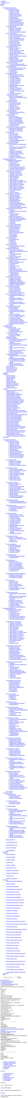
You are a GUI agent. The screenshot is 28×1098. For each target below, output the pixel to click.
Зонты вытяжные (14, 308)
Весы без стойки (14, 133)
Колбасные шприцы (15, 227)
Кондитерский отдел (9, 1077)
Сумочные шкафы (14, 155)
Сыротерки (12, 221)
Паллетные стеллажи (15, 334)
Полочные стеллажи (15, 335)
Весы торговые (10, 132)
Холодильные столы (12, 367)
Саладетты (12, 191)
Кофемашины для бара (15, 268)
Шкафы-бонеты (14, 100)
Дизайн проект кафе (12, 429)
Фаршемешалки (14, 236)
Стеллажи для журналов (16, 88)
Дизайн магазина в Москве (13, 425)
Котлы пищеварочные (15, 205)
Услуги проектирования (10, 1065)
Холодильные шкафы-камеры (17, 53)
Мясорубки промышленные (17, 232)
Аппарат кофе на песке (15, 278)
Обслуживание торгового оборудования (17, 411)
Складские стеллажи (12, 332)
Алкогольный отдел (9, 1073)
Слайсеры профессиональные (17, 140)
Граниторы (12, 264)
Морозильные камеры (15, 343)
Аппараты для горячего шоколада (18, 259)
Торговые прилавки (12, 101)
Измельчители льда (14, 266)
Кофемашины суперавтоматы (17, 282)
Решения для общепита (12, 385)
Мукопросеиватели (14, 161)
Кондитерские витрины (16, 14)
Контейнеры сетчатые (15, 328)
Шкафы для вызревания (16, 363)
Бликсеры (12, 209)
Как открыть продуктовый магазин (16, 431)
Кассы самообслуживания (16, 121)
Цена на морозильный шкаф (14, 418)
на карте (3, 1092)
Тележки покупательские (16, 130)
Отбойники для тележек (16, 152)
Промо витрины (14, 17)
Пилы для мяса (13, 233)
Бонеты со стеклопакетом (16, 96)
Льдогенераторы (11, 371)
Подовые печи (13, 163)
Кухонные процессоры (15, 216)
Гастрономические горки (16, 34)
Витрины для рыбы (14, 10)
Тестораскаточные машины (17, 169)
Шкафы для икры (14, 58)
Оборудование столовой (13, 286)
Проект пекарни (11, 378)
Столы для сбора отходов (16, 316)
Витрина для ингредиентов (17, 23)
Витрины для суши (14, 13)
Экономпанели (13, 86)
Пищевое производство (10, 159)
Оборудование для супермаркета (15, 434)
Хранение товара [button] (8, 792)
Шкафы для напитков (15, 48)
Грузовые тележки (11, 327)
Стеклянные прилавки (15, 102)
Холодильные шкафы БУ (16, 61)
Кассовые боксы (11, 114)
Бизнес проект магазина (13, 422)
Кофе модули (13, 105)
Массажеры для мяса (15, 231)
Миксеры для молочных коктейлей (18, 271)
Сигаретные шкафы (15, 124)
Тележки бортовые (14, 330)
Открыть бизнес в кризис (13, 433)
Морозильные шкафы (12, 62)
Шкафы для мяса (14, 54)
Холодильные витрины (12, 9)
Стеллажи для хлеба (15, 81)
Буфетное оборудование (13, 248)
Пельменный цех (14, 247)
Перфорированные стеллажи (17, 76)
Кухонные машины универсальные (14, 214)
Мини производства (12, 244)
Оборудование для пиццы (16, 183)
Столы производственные (16, 319)
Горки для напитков (15, 37)
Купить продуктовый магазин (14, 415)
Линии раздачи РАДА (15, 290)
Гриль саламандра (14, 176)
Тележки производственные (17, 320)
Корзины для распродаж (16, 151)
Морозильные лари (11, 66)
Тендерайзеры (13, 235)
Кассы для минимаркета (16, 118)
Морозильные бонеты (12, 94)
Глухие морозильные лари (16, 69)
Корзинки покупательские (16, 128)
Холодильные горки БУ (16, 45)
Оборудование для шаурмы (16, 188)
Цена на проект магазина (13, 421)
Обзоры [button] (6, 879)
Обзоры (6, 389)
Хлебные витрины (14, 18)
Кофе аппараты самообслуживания (18, 251)
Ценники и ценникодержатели (17, 157)
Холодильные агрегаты (15, 351)
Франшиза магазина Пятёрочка (14, 390)
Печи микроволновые (15, 189)
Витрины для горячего (15, 29)
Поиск (19, 977)
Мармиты (12, 252)
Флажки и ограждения (15, 156)
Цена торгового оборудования (14, 419)
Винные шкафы (14, 49)
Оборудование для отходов (16, 310)
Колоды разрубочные (15, 228)
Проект (5, 374)
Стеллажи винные (14, 77)
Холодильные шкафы (12, 46)
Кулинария (6, 1076)
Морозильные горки (15, 44)
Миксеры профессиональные (17, 217)
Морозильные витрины (16, 15)
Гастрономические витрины (17, 22)
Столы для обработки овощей (17, 315)
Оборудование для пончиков (17, 184)
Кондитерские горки (15, 42)
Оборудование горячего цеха (14, 193)
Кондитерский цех (14, 239)
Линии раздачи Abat (15, 287)
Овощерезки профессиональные (18, 219)
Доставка (6, 373)
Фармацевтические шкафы (16, 60)
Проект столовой (11, 381)
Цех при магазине (11, 237)
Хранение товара (8, 326)
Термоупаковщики (14, 141)
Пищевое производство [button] (10, 608)
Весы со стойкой (14, 138)
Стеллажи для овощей (15, 80)
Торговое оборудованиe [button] (10, 439)
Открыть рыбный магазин (13, 407)
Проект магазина (11, 375)
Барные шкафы (13, 57)
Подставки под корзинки (16, 129)
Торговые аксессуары (12, 143)
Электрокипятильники (15, 254)
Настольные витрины (15, 21)
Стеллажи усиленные (15, 82)
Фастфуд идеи (10, 386)
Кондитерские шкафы (15, 52)
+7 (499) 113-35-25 (5, 2)
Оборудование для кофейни (14, 276)
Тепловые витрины (11, 26)
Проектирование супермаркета (14, 394)
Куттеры (12, 212)
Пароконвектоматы (14, 201)
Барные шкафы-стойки (15, 256)
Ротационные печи (14, 165)
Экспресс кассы (14, 125)
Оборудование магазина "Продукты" (16, 430)
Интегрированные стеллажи (17, 85)
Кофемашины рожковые (16, 280)
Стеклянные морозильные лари (18, 68)
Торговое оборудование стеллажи (15, 401)
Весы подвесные (14, 134)
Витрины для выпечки (15, 27)
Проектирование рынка (13, 393)
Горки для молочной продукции (18, 35)
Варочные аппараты (15, 196)
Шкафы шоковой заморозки (17, 365)
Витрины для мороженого (16, 19)
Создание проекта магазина (14, 397)
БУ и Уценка (10, 324)
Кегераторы (13, 267)
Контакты (6, 437)
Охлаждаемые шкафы (12, 354)
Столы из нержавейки (15, 224)
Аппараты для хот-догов (16, 173)
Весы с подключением (15, 136)
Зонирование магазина (12, 423)
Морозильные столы (12, 369)
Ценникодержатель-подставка (8, 1031)
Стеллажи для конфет (15, 78)
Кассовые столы (14, 116)
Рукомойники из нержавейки (17, 292)
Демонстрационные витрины (17, 112)
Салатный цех (13, 243)
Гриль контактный (14, 177)
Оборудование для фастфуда (14, 171)
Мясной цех (13, 240)
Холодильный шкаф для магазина (15, 399)
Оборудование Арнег (12, 413)
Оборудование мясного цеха (14, 225)
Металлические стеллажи (16, 74)
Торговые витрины (11, 110)
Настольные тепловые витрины (18, 31)
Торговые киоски (14, 113)
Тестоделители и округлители (17, 167)
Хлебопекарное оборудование (14, 160)
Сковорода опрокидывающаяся (17, 204)
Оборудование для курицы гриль (18, 181)
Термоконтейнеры (11, 336)
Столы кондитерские (15, 318)
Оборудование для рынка (13, 395)
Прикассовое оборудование (17, 122)
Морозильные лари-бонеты (13, 403)
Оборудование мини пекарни (17, 246)
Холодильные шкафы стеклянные (18, 56)
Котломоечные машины (16, 298)
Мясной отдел (7, 1074)
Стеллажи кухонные (15, 314)
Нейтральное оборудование (14, 306)
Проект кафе (10, 379)
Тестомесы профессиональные (17, 168)
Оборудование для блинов (16, 180)
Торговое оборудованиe (10, 7)
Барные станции (14, 260)
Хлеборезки (13, 223)
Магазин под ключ (11, 382)
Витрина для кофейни (12, 405)
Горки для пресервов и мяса (17, 40)
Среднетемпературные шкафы (17, 359)
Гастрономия (7, 1080)
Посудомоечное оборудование (14, 294)
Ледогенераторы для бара (16, 270)
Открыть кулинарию (12, 409)
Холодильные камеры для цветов (18, 339)
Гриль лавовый (13, 179)
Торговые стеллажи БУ (15, 93)
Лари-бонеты (13, 70)
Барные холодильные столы (17, 262)
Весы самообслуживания (16, 137)
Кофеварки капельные (15, 279)
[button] (4, 974)
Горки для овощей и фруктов (17, 38)
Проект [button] (5, 853)
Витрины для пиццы (15, 30)
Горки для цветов (14, 41)
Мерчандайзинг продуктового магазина (17, 414)
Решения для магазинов (13, 383)
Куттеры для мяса (14, 229)
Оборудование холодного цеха (14, 208)
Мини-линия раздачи (15, 291)
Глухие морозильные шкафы (17, 64)
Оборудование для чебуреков (17, 187)
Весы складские (11, 366)
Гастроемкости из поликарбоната (18, 147)
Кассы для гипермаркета (16, 117)
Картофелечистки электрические (18, 211)
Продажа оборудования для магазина (16, 426)
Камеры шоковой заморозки (17, 353)
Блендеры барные (14, 263)
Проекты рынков (11, 377)
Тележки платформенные (16, 331)
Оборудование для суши (16, 185)
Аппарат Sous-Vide (14, 195)
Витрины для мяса (14, 11)
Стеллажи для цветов (15, 89)
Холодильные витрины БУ (16, 25)
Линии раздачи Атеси (15, 288)
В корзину (4, 1026)
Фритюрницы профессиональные (18, 207)
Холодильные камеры (12, 338)
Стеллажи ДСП (13, 84)
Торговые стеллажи (12, 73)
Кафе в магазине (11, 391)
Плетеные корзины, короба (16, 153)
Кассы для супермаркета (16, 120)
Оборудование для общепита (14, 398)
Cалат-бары (12, 255)
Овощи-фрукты (7, 1078)
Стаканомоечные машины (16, 302)
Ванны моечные (14, 307)
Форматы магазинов (12, 387)
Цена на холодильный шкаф (14, 417)
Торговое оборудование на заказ (15, 402)
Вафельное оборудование (16, 175)
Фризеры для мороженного (16, 284)
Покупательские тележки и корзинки (16, 126)
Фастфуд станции (14, 192)
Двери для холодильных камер (17, 350)
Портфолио (6, 1067)
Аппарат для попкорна (15, 172)
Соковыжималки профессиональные (14, 273)
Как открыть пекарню (12, 406)
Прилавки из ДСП (14, 109)
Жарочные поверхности (16, 197)
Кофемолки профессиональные (17, 283)
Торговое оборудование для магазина (16, 435)
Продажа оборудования (10, 1061)
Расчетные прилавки (15, 104)
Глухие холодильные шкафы (17, 50)
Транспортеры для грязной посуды (18, 322)
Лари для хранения (11, 370)
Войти (2, 5)
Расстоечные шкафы (15, 164)
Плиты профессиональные (16, 203)
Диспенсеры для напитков (16, 250)
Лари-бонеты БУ (14, 72)
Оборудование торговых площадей (15, 427)
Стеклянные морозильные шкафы (18, 65)
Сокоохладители (14, 275)
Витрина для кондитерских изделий (16, 410)
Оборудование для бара (13, 258)
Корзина (3, 4)
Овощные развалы (14, 106)
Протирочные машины (15, 220)
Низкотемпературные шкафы (17, 358)
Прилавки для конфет (15, 108)
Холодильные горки (12, 33)
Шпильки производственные (17, 323)
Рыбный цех (13, 241)
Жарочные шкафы (14, 199)
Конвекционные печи (15, 200)
